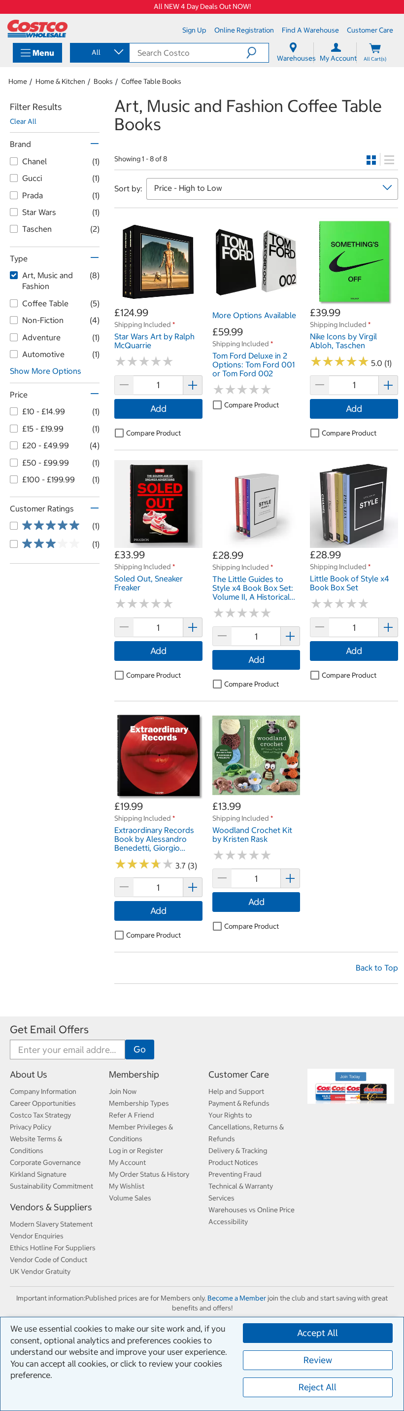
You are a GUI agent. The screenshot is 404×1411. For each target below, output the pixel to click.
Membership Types (139, 1103)
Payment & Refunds (238, 1103)
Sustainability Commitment (51, 1186)
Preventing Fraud (235, 1174)
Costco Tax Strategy (40, 1115)
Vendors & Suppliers (51, 1207)
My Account (127, 1162)
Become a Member (236, 1298)
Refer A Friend (131, 1115)
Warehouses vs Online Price (251, 1209)
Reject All (318, 1387)
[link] (158, 300)
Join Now (122, 1091)
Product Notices (233, 1162)
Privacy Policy (30, 1126)
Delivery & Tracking (237, 1150)
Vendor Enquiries (37, 1235)
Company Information (43, 1091)
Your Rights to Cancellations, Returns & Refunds (246, 1127)
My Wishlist (126, 1186)
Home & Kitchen (60, 81)
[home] (37, 28)
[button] (257, 52)
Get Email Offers (49, 1029)
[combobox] (99, 52)
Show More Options (45, 371)
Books (103, 81)
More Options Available (254, 315)
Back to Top (377, 968)
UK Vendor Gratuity (40, 1271)
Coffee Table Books (151, 81)
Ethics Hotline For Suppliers (53, 1247)
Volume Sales (130, 1198)
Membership (134, 1074)
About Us (28, 1074)
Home (17, 81)
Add (158, 408)
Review (317, 1360)
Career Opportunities (43, 1103)
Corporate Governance (45, 1162)
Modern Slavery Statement (51, 1224)
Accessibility (228, 1221)
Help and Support (236, 1091)
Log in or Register (136, 1150)
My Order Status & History (149, 1174)
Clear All (23, 121)
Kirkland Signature (38, 1174)
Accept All (317, 1333)
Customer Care (238, 1074)
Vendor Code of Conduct (48, 1259)
